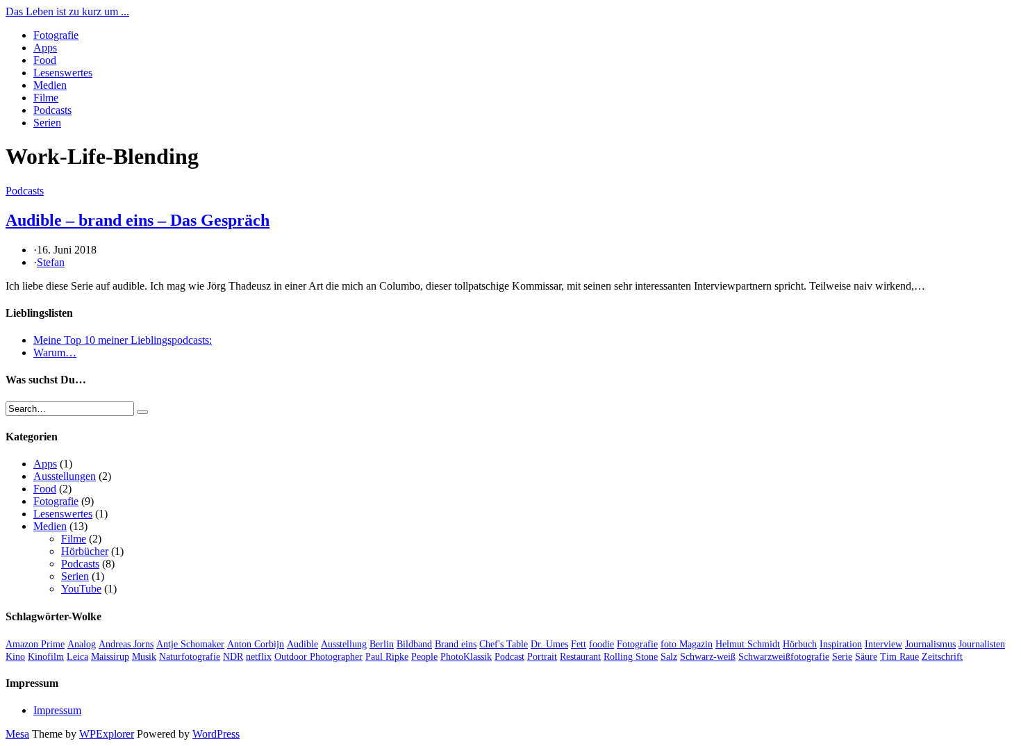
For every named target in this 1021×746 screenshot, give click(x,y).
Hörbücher (84, 551)
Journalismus (930, 644)
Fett (578, 644)
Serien (47, 123)
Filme (45, 97)
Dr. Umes (549, 644)
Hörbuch (800, 644)
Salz (669, 657)
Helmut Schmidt (747, 644)
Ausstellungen (64, 476)
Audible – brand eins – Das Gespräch (137, 220)
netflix (259, 657)
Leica (77, 657)
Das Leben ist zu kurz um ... (67, 11)
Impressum (57, 710)
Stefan (51, 262)
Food (44, 60)
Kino (15, 657)
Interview (883, 644)
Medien (50, 85)
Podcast (509, 657)
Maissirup (110, 657)
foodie (601, 644)
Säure (866, 657)
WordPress (216, 734)
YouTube (81, 589)
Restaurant (580, 657)
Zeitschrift (942, 657)
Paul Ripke (386, 657)
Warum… (54, 352)
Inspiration (841, 644)
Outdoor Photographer (318, 657)
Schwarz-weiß (708, 657)
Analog (81, 644)
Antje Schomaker (190, 644)
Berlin (382, 644)
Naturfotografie (189, 657)
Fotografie (55, 35)
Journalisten (981, 644)
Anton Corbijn (255, 644)
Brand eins (455, 644)
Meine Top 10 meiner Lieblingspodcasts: (122, 340)
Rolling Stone (631, 657)
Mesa (17, 734)
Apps (45, 47)
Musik (144, 657)
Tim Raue (899, 657)
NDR (233, 657)
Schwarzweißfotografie (783, 657)
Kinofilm (46, 657)
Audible (302, 644)
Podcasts (52, 110)
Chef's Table (503, 644)
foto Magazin (687, 644)
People (424, 657)
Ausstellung (344, 644)
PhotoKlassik (466, 657)
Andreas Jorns (126, 644)
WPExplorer (106, 734)
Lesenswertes (62, 72)
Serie (842, 657)
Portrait (542, 657)
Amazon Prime (35, 644)
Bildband (414, 644)
